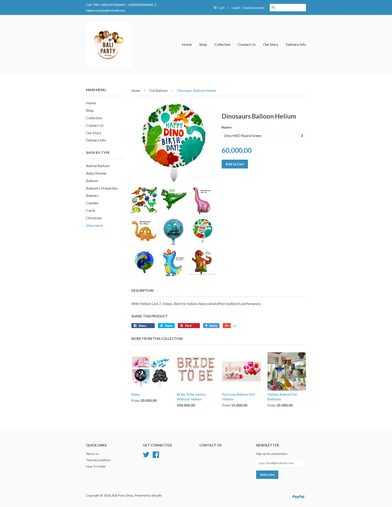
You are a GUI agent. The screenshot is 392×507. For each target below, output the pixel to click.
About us (92, 454)
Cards (90, 210)
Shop (203, 44)
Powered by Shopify (148, 495)
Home (187, 44)
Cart (221, 8)
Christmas (94, 218)
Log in (236, 8)
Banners (92, 195)
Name (227, 127)
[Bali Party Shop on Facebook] (155, 454)
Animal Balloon (98, 165)
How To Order (96, 466)
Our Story (270, 44)
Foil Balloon (158, 90)
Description (142, 290)
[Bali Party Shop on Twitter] (146, 454)
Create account (253, 8)
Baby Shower (96, 173)
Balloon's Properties (102, 188)
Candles (92, 203)
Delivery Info (296, 44)
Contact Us (247, 44)
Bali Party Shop (122, 495)
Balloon (92, 180)
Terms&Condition (98, 460)
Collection (222, 44)
